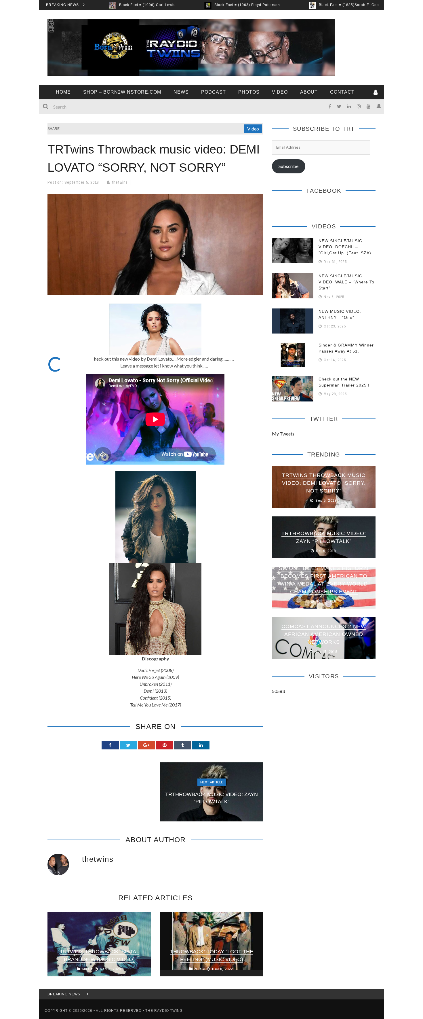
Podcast (213, 92)
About (309, 92)
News (181, 92)
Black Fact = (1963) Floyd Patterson (200, 5)
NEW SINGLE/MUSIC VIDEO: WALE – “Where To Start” (346, 282)
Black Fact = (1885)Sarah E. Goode (304, 5)
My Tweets (283, 433)
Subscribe (288, 166)
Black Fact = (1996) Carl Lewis (100, 5)
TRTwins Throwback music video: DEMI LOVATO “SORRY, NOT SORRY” (324, 483)
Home (63, 92)
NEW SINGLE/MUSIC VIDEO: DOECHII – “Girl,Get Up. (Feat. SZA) (345, 246)
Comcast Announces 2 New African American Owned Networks (323, 634)
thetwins (120, 182)
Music (87, 969)
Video (280, 92)
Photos (249, 92)
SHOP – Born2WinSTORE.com (122, 92)
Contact (342, 92)
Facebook (323, 190)
